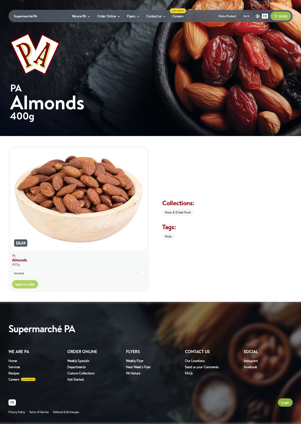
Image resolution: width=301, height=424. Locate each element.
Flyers (131, 16)
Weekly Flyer (135, 360)
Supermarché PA (25, 16)
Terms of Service (39, 412)
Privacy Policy (16, 412)
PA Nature (133, 373)
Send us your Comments (202, 367)
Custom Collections (81, 373)
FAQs (189, 373)
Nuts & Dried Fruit (178, 212)
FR (265, 16)
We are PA (79, 16)
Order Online (106, 16)
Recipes (13, 373)
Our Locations (195, 360)
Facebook (250, 367)
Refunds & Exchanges (66, 412)
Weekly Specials (78, 360)
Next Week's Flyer (138, 367)
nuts (168, 236)
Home (12, 360)
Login (285, 402)
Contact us (154, 16)
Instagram (251, 360)
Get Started (75, 379)
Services (14, 367)
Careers (178, 16)
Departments (76, 367)
